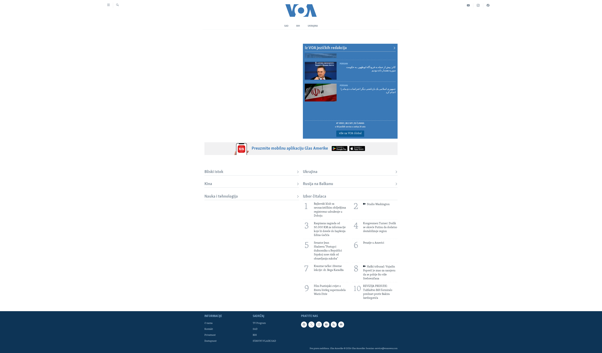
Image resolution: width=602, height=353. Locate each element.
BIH (255, 335)
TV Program (259, 323)
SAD (286, 26)
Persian (344, 57)
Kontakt (208, 329)
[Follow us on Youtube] (326, 325)
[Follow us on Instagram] (319, 325)
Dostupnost (210, 341)
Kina (208, 184)
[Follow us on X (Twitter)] (311, 325)
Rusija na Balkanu (318, 184)
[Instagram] (478, 5)
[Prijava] (341, 325)
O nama (208, 323)
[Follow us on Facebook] (304, 325)
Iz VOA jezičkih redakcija (326, 48)
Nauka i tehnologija (221, 196)
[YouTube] (468, 5)
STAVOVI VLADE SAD (264, 341)
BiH (298, 26)
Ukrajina (313, 26)
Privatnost (210, 335)
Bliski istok (213, 172)
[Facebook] (488, 5)
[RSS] (334, 325)
